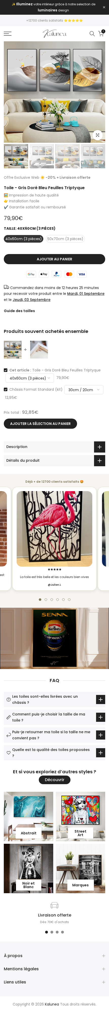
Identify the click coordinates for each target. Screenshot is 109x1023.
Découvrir (54, 780)
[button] (40, 599)
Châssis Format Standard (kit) (36, 389)
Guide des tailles (19, 310)
